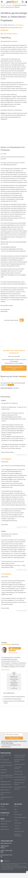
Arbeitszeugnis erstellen (6, 787)
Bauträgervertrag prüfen (6, 762)
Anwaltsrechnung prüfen (20, 779)
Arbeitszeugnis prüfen (6, 784)
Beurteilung (9, 299)
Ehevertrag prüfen (18, 774)
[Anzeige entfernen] (27, 872)
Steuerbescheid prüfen (19, 764)
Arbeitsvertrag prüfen (5, 781)
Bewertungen (4, 809)
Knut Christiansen (6, 644)
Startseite (3, 5)
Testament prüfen (18, 771)
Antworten (9, 5)
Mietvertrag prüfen (5, 790)
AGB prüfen (3, 772)
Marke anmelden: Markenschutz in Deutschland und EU (7, 777)
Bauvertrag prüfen (5, 759)
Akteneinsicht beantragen (20, 777)
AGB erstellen (4, 769)
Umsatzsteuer (19, 25)
